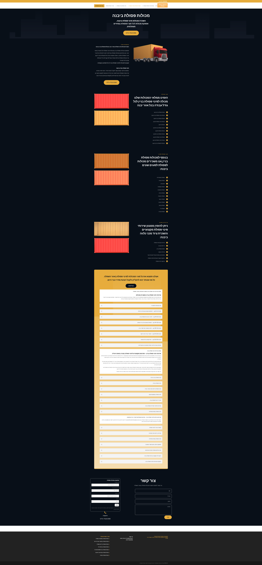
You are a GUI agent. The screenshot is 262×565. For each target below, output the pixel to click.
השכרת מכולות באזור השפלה (135, 5)
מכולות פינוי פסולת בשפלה (148, 5)
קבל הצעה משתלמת (99, 5)
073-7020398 (163, 1)
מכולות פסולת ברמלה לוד (103, 547)
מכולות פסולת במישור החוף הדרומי (101, 541)
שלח (168, 517)
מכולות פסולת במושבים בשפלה (102, 538)
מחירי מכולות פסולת (110, 5)
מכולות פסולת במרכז (104, 555)
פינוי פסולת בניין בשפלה (121, 5)
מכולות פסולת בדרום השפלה (103, 544)
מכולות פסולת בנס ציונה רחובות (102, 552)
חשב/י (117, 505)
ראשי (156, 5)
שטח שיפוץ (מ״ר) (115, 487)
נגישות (117, 499)
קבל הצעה (131, 285)
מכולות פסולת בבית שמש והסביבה (101, 549)
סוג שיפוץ (117, 493)
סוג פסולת (117, 482)
